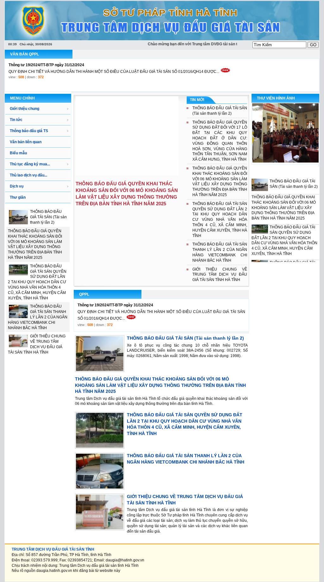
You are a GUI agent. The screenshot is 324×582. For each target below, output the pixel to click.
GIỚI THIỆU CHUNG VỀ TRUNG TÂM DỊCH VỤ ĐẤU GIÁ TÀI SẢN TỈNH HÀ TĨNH (219, 274)
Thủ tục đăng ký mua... (30, 164)
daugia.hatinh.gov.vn (54, 570)
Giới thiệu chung (24, 108)
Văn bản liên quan (25, 142)
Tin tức (16, 120)
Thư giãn (18, 197)
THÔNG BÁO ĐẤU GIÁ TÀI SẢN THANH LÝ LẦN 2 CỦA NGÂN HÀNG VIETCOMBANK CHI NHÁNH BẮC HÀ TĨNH (37, 317)
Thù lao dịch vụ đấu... (28, 175)
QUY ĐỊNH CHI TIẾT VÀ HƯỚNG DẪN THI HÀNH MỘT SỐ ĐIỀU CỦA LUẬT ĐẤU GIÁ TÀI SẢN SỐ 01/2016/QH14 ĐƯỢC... (114, 65)
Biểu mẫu (18, 153)
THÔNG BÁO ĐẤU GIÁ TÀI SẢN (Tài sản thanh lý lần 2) (48, 217)
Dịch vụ (16, 186)
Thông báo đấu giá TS (29, 131)
